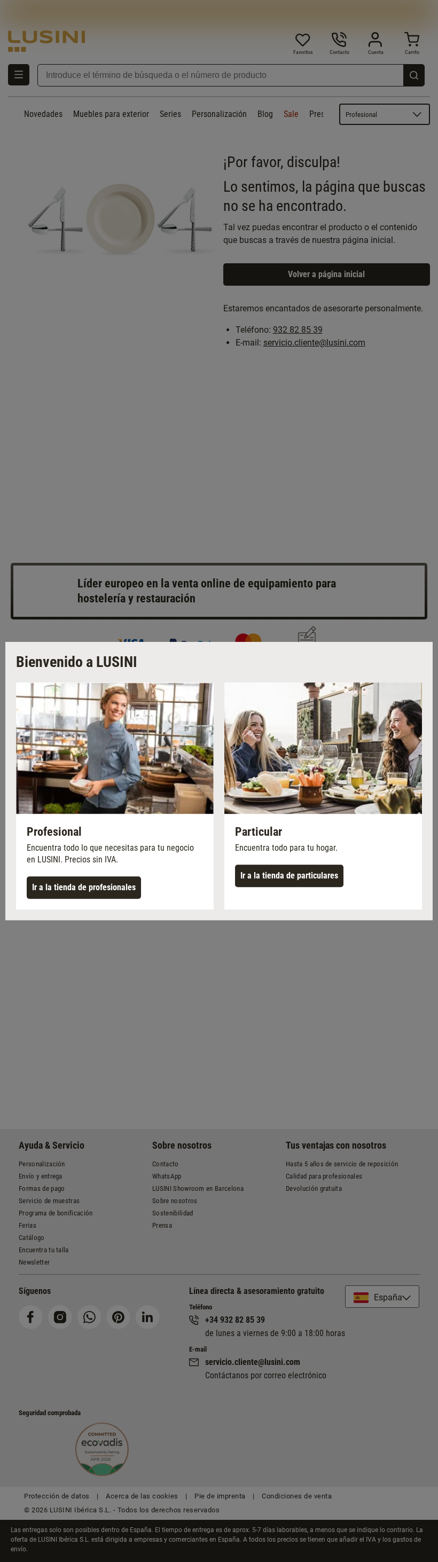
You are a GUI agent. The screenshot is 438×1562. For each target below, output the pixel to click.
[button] (115, 796)
